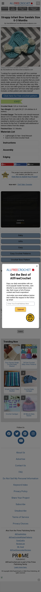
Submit (20, 309)
